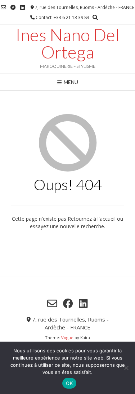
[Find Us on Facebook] (13, 7)
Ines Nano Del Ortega (67, 43)
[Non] (126, 367)
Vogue (67, 337)
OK (69, 383)
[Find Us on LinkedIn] (22, 7)
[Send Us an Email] (3, 7)
